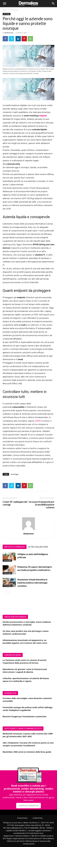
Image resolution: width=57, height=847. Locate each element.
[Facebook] (5, 38)
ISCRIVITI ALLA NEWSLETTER (28, 805)
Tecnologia (14, 10)
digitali (43, 115)
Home (5, 10)
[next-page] (8, 592)
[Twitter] (11, 38)
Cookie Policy (37, 818)
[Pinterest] (24, 38)
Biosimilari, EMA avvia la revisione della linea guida (27, 752)
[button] (4, 3)
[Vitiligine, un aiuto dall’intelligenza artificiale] (9, 557)
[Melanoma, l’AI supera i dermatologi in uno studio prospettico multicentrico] (9, 569)
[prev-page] (4, 592)
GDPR (38, 421)
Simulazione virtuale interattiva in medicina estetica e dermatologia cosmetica (32, 582)
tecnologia (15, 474)
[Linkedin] (18, 38)
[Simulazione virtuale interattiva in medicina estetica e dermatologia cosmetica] (9, 582)
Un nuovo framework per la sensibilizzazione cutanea (41, 504)
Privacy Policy (22, 818)
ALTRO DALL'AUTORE (38, 547)
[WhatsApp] (30, 38)
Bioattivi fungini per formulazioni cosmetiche (24, 716)
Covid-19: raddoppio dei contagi (15, 503)
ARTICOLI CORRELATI (14, 547)
